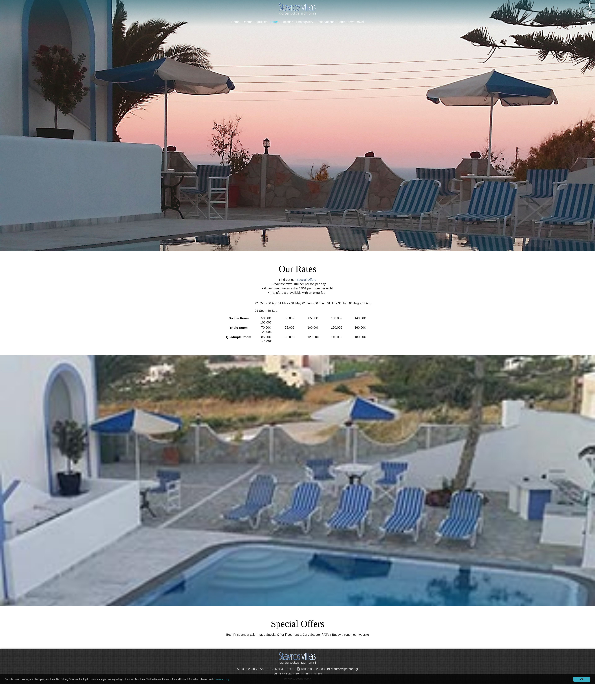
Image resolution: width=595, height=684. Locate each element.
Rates (274, 22)
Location (287, 22)
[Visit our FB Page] (589, 5)
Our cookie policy (221, 679)
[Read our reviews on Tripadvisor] (589, 12)
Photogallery (304, 22)
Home (235, 22)
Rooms (247, 22)
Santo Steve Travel (350, 22)
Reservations (325, 22)
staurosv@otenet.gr (344, 669)
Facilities (261, 22)
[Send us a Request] (589, 23)
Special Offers (306, 279)
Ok (581, 679)
